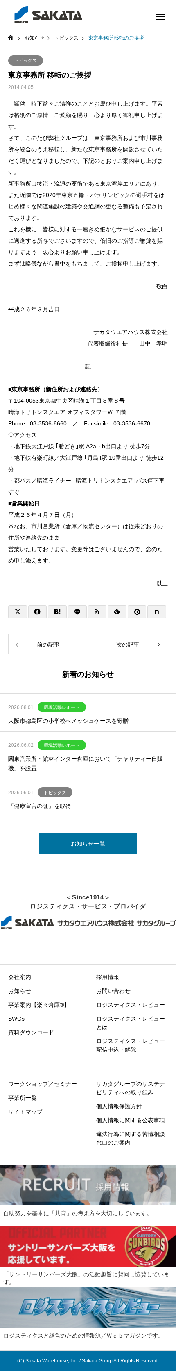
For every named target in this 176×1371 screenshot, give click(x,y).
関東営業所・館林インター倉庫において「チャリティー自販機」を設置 (85, 763)
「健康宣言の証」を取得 (39, 806)
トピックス (25, 60)
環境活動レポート (62, 707)
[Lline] (77, 611)
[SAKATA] (47, 14)
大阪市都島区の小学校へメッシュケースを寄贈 (68, 721)
